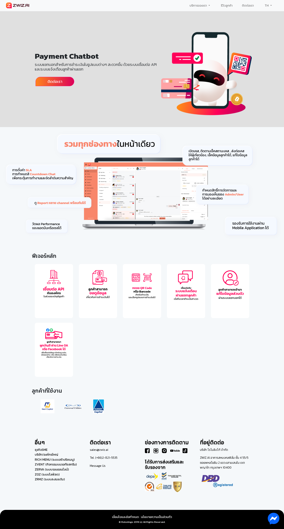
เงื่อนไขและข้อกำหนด (125, 517)
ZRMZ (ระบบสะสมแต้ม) (50, 479)
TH (267, 5)
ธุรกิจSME (41, 449)
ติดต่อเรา (248, 5)
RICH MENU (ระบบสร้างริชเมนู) (55, 459)
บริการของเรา (199, 5)
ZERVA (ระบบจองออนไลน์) (52, 469)
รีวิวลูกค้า (227, 5)
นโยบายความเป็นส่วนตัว (156, 517)
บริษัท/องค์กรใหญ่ (46, 454)
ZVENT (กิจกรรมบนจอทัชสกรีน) (56, 464)
